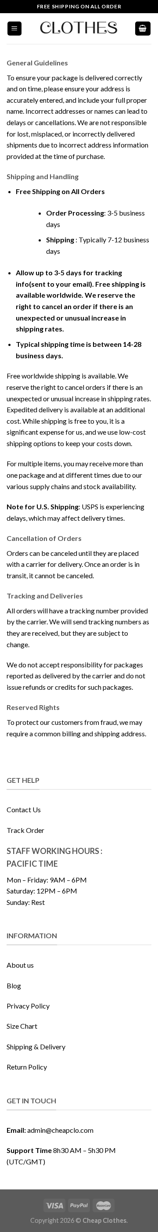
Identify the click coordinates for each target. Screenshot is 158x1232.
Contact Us (24, 809)
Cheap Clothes (104, 1220)
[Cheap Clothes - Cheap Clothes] (79, 29)
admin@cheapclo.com (60, 1130)
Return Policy (27, 1067)
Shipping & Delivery (36, 1046)
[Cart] (143, 29)
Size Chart (22, 1026)
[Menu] (14, 29)
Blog (14, 985)
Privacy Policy (28, 1005)
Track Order (25, 830)
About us (20, 965)
